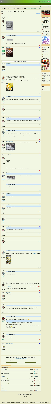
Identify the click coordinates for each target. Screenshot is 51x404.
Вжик (12, 96)
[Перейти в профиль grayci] (42, 78)
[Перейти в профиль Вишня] (3, 98)
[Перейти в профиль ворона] (42, 51)
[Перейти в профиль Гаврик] (3, 51)
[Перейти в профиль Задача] (42, 24)
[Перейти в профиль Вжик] (3, 37)
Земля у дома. (46, 56)
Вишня (12, 130)
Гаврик (3, 47)
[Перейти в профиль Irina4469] (2, 13)
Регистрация (48, 1)
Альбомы (2, 5)
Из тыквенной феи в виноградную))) (45, 49)
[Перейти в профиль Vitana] (42, 56)
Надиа (37, 371)
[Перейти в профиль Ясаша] (3, 347)
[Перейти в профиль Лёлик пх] (42, 21)
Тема (20, 394)
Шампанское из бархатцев (45, 75)
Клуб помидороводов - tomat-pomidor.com (7, 1)
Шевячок (44, 54)
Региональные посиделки (12, 5)
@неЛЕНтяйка (9, 286)
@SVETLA (34, 253)
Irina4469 (5, 13)
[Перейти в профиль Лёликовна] (42, 49)
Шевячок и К (47, 54)
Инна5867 (39, 385)
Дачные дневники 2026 (6, 5)
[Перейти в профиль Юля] (42, 80)
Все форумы (20, 5)
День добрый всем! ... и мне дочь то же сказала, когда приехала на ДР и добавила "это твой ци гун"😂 (46, 18)
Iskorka (12, 184)
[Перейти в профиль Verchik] (34, 378)
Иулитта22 (3, 17)
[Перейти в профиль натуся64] (3, 77)
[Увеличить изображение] (10, 294)
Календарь (17, 5)
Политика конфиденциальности (25, 394)
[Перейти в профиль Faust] (34, 369)
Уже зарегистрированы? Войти (42, 1)
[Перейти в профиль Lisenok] (42, 33)
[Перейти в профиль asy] (42, 47)
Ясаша (3, 343)
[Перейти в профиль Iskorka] (3, 132)
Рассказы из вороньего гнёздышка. (46, 52)
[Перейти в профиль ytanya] (34, 383)
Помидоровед (3, 378)
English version (25, 396)
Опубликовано (8, 17)
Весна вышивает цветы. (45, 51)
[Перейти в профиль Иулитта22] (3, 21)
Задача (47, 27)
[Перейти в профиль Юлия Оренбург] (42, 75)
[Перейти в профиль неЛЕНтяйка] (3, 318)
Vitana (44, 56)
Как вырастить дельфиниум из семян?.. (5, 380)
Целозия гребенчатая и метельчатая (4, 387)
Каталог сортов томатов (43, 6)
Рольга (3, 105)
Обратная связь (30, 394)
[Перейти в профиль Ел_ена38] (3, 219)
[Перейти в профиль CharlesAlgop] (34, 380)
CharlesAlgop (39, 380)
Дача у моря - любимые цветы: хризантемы (5, 373)
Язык (18, 394)
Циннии (1, 385)
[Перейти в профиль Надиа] (34, 371)
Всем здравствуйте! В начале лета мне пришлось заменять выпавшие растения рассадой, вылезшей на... (46, 25)
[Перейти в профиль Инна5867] (34, 385)
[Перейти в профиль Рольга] (3, 109)
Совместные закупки (46, 47)
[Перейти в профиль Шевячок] (42, 54)
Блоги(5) (48, 6)
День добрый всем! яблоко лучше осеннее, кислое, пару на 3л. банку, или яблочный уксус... (46, 29)
